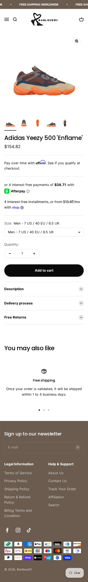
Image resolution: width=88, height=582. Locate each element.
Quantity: (11, 244)
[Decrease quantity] (9, 253)
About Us (55, 473)
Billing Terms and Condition (18, 513)
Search (53, 505)
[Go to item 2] (24, 124)
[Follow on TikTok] (29, 530)
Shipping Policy (16, 489)
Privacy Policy (15, 481)
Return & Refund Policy (17, 500)
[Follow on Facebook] (7, 530)
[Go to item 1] (10, 124)
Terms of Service (18, 473)
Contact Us (57, 481)
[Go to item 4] (51, 124)
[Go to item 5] (65, 124)
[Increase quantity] (34, 253)
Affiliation (56, 497)
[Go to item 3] (38, 124)
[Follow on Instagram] (18, 530)
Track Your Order (62, 489)
